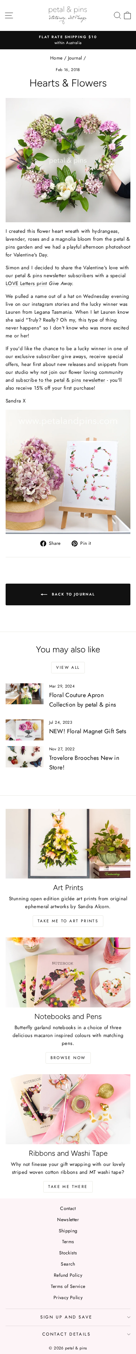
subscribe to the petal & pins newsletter (60, 380)
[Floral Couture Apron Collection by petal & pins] (25, 693)
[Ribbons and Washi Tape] (68, 1109)
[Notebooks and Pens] (68, 972)
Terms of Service (68, 1286)
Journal (75, 58)
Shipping (68, 1230)
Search (68, 1264)
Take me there (67, 1187)
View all (68, 667)
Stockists (68, 1252)
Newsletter (68, 1219)
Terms (68, 1241)
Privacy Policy (68, 1297)
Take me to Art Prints (68, 921)
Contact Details (66, 1334)
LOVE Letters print (26, 283)
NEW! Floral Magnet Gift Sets (87, 731)
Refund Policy (68, 1275)
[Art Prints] (68, 844)
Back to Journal (72, 593)
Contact (68, 1208)
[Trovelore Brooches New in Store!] (25, 756)
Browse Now (68, 1058)
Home (56, 58)
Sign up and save (66, 1317)
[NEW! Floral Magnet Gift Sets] (25, 729)
